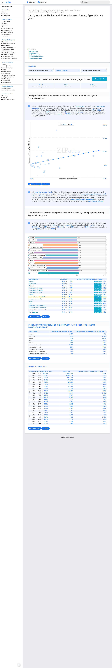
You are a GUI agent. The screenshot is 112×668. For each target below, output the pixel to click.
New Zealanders (33, 312)
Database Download (7, 6)
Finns (30, 303)
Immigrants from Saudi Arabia (37, 305)
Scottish (31, 286)
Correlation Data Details (35, 58)
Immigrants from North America (37, 307)
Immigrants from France (35, 288)
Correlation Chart (33, 53)
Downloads (43, 2)
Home (29, 10)
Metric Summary (33, 51)
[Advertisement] (47, 34)
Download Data (35, 184)
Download (103, 121)
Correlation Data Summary (36, 56)
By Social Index (6, 21)
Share (46, 184)
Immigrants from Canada (36, 290)
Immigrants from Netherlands (72, 10)
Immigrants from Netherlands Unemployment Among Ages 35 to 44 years (46, 12)
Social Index (36, 10)
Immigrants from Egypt (35, 292)
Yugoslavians (32, 283)
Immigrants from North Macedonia (38, 310)
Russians (31, 281)
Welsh (30, 301)
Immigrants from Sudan (35, 299)
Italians (31, 294)
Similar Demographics (35, 55)
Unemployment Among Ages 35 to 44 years (52, 10)
